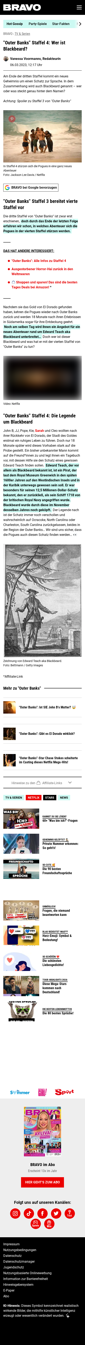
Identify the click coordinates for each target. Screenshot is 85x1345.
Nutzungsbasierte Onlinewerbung (27, 1273)
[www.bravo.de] (22, 7)
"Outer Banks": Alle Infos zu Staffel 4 (39, 261)
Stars (49, 797)
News (64, 797)
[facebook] (42, 1213)
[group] (41, 24)
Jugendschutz (13, 1267)
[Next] (78, 24)
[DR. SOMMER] (19, 1092)
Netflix (33, 797)
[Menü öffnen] (79, 7)
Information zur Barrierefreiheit (25, 1279)
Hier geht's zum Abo (42, 1182)
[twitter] (56, 1213)
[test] (70, 1213)
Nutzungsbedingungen (19, 1250)
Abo (6, 1296)
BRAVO (8, 34)
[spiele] (36, 1224)
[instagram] (15, 1213)
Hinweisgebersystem (18, 1285)
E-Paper (8, 1290)
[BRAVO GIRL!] (42, 1092)
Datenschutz (12, 1256)
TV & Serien (22, 34)
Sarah (39, 431)
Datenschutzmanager (19, 1261)
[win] (49, 1224)
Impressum (11, 1244)
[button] (42, 782)
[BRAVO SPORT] (65, 1092)
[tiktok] (29, 1213)
